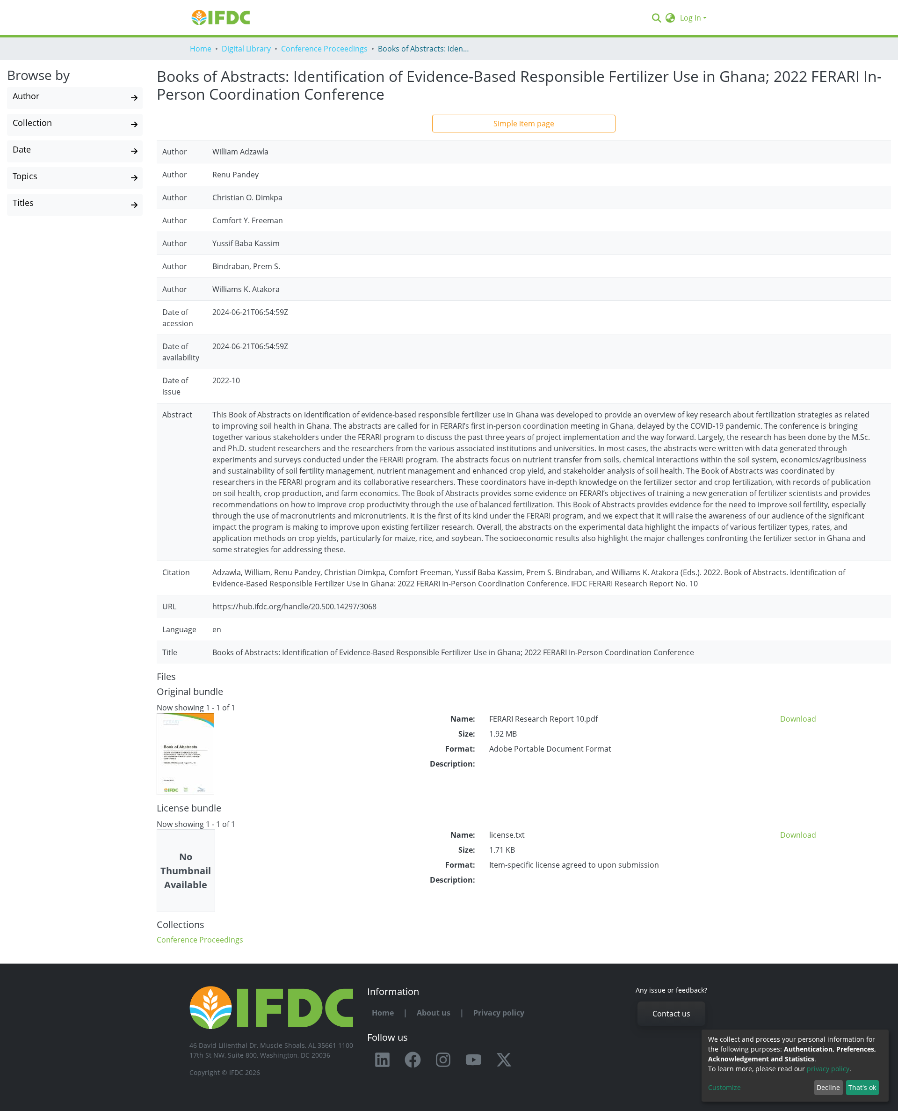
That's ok (862, 1087)
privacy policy (828, 1068)
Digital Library (246, 49)
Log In (690, 18)
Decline (828, 1087)
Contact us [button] (671, 1014)
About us (433, 1013)
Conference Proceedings (324, 49)
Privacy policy (498, 1013)
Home (200, 49)
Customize (724, 1087)
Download (798, 719)
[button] (670, 17)
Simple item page (523, 123)
